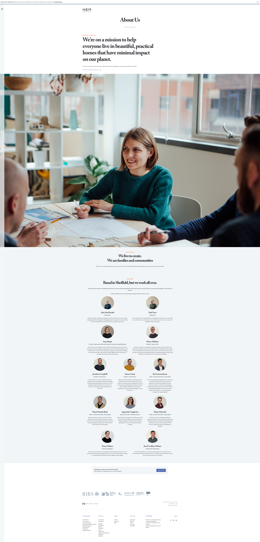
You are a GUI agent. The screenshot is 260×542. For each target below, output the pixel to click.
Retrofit (132, 521)
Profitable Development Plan (89, 524)
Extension (132, 524)
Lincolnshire (101, 531)
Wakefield (100, 534)
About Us (100, 516)
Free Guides (149, 516)
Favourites (116, 521)
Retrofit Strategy (87, 525)
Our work (132, 516)
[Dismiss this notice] (257, 2)
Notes (115, 516)
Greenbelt (132, 525)
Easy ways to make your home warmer (153, 523)
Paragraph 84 (86, 527)
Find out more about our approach (91, 69)
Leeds (99, 530)
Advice (115, 519)
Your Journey (86, 521)
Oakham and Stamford (103, 533)
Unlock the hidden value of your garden (153, 526)
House (131, 522)
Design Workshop (87, 530)
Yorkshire (100, 536)
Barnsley (100, 527)
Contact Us (101, 519)
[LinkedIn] (176, 520)
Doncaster (100, 528)
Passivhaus (85, 528)
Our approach (86, 516)
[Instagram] (174, 520)
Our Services (86, 519)
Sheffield (100, 523)
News (115, 522)
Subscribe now (58, 2)
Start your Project (87, 522)
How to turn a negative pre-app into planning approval (153, 520)
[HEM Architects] (87, 10)
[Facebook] (171, 520)
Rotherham (101, 525)
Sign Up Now (161, 470)
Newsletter (101, 521)
